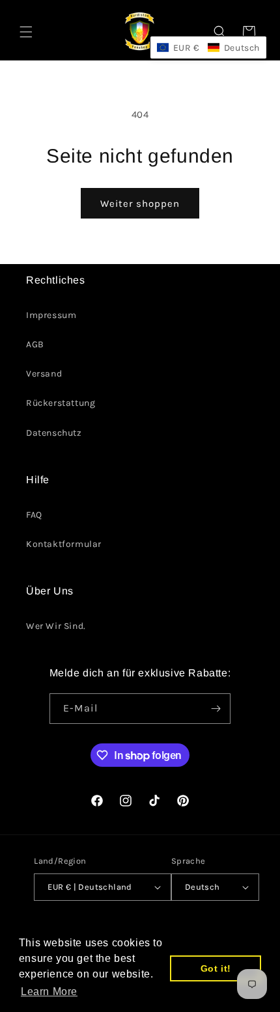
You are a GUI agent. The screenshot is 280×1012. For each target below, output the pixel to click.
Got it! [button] (216, 968)
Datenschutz (54, 432)
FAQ (34, 514)
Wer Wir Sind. (56, 626)
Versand (44, 373)
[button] (26, 32)
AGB (35, 344)
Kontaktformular (64, 544)
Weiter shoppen (140, 203)
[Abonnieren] (215, 708)
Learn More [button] (49, 991)
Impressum (51, 315)
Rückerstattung (60, 402)
